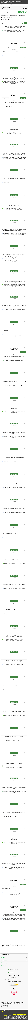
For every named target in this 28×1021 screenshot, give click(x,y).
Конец (3, 946)
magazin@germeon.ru (16, 4)
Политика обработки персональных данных (9, 1006)
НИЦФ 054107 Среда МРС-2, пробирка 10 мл (14, 609)
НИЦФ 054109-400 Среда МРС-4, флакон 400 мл (14, 685)
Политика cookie (4, 1005)
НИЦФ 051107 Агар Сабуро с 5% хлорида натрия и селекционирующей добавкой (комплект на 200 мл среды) (14, 256)
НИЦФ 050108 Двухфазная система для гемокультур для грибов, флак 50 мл (14, 204)
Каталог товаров (5, 12)
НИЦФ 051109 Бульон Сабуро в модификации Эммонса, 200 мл (14, 458)
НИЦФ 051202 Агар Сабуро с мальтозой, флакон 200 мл (14, 306)
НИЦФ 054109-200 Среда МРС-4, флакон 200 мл (14, 711)
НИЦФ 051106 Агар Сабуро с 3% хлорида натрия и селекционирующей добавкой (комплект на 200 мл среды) (14, 281)
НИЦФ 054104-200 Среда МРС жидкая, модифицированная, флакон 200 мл (14, 661)
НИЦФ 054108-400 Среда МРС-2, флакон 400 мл (14, 559)
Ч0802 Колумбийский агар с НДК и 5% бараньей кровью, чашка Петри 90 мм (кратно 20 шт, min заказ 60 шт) (14, 78)
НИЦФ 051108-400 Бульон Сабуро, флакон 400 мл (14, 483)
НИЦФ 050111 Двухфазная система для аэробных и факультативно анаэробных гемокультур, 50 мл (14, 154)
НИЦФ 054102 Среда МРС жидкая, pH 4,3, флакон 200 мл (14, 382)
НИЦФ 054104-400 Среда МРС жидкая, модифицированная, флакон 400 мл (14, 635)
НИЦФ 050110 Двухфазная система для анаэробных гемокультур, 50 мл (14, 128)
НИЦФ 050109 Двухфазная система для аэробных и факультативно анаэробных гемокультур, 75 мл (14, 179)
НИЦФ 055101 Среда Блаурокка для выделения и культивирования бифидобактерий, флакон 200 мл (14, 915)
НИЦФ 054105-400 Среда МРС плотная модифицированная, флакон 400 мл (14, 737)
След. (16, 945)
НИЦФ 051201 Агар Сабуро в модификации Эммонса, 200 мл (14, 331)
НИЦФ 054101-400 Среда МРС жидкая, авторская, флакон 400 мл (14, 407)
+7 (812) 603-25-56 (6, 4)
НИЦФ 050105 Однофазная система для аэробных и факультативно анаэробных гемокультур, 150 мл (14, 230)
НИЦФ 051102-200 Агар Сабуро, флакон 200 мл (14, 102)
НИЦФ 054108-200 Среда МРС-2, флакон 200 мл (14, 584)
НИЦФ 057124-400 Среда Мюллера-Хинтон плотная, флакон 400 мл (14, 864)
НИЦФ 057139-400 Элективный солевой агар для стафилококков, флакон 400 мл (14, 27)
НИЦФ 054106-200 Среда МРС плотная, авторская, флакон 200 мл (14, 534)
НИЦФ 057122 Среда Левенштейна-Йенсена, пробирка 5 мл (14, 838)
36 (19, 947)
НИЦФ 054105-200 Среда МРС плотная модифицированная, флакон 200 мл (14, 762)
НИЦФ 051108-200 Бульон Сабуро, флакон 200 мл (14, 508)
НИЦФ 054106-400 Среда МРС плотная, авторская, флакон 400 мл (14, 813)
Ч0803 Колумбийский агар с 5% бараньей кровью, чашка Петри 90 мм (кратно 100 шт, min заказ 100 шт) (14, 53)
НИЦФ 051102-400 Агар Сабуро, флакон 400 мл (14, 356)
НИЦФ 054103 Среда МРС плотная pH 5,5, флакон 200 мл (14, 788)
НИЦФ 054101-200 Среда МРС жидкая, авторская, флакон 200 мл (14, 433)
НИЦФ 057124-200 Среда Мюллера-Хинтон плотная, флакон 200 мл (14, 889)
